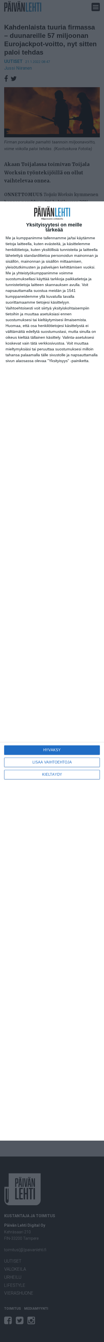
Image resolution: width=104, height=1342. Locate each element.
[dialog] (52, 671)
